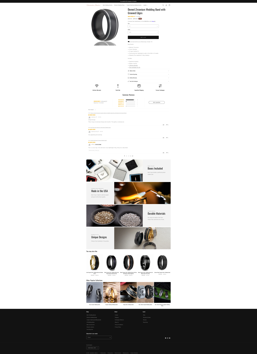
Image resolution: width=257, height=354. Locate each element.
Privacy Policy (118, 327)
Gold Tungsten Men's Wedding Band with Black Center (94, 273)
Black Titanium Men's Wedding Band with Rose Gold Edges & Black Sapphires (128, 273)
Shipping (116, 317)
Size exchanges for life (134, 67)
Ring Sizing (145, 322)
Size (129, 23)
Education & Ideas (147, 317)
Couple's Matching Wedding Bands (111, 304)
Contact (116, 315)
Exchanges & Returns (119, 319)
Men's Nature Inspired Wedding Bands (145, 304)
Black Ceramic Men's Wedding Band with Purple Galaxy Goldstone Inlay (111, 273)
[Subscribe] (110, 337)
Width (129, 29)
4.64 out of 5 (104, 101)
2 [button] (126, 156)
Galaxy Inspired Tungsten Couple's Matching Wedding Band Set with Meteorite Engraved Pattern (109, 113)
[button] (163, 5)
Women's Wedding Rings (92, 317)
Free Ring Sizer (90, 329)
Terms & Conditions (119, 324)
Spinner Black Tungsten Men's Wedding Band (162, 272)
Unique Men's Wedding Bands (128, 304)
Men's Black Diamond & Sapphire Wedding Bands (162, 305)
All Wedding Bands (91, 322)
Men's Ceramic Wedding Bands (94, 304)
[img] (91, 115)
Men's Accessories (91, 324)
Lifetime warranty (133, 65)
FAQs (144, 315)
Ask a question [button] (156, 102)
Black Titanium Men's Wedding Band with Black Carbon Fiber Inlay (145, 273)
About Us (117, 322)
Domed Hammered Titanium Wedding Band (99, 140)
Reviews (145, 319)
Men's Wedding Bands (91, 315)
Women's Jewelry (90, 327)
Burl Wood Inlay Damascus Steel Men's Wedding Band (101, 127)
